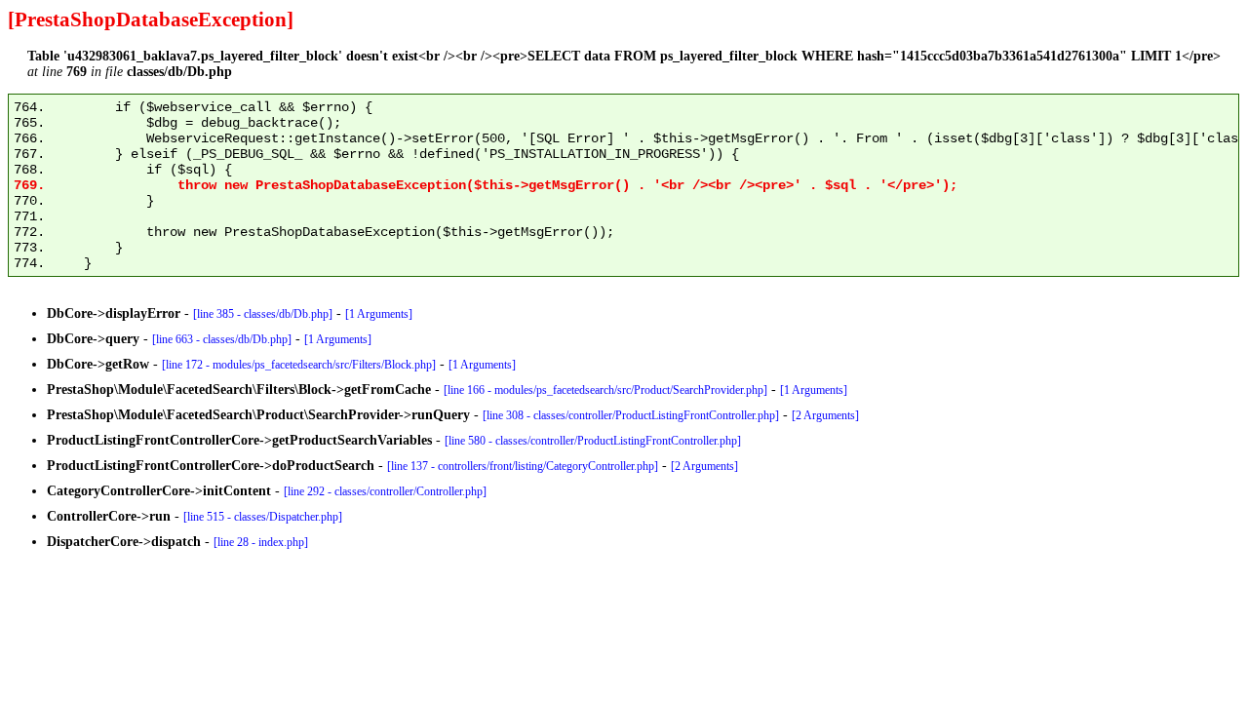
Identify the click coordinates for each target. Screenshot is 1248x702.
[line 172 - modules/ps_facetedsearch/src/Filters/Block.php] (299, 364)
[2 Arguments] (825, 415)
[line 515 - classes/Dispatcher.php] (262, 517)
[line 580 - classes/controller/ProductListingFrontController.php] (593, 441)
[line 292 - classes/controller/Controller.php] (385, 491)
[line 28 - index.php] (261, 542)
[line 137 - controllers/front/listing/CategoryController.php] (522, 466)
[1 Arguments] (378, 314)
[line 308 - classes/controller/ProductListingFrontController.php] (631, 415)
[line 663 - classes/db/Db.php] (222, 339)
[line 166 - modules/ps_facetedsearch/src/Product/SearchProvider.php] (605, 390)
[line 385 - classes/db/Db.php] (262, 314)
